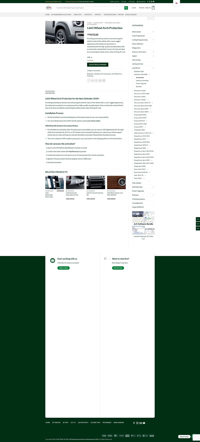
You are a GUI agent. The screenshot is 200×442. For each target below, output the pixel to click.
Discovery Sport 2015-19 (142, 103)
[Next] (125, 190)
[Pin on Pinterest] (100, 80)
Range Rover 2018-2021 (142, 142)
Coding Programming (139, 40)
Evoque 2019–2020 (140, 124)
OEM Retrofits (137, 187)
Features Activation (139, 52)
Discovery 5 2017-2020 (141, 93)
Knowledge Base (110, 14)
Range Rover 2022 (140, 148)
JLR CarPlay (136, 60)
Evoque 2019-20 (139, 121)
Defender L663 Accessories (102, 74)
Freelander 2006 (139, 130)
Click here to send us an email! (68, 263)
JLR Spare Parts (137, 64)
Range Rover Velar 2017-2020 (143, 163)
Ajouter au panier (97, 65)
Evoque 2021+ (138, 127)
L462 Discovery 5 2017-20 (142, 133)
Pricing (121, 14)
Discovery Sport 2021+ (141, 112)
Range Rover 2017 (140, 139)
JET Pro (67, 132)
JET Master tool (78, 132)
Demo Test (78, 14)
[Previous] (45, 190)
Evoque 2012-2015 (140, 115)
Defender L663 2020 (140, 74)
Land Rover (136, 68)
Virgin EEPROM (138, 207)
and (55, 1)
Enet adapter (72, 159)
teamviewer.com (58, 155)
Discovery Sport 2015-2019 (143, 106)
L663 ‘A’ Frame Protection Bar (95, 194)
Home (47, 14)
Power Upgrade (141, 83)
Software (135, 195)
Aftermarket (136, 32)
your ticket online (93, 121)
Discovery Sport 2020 (141, 109)
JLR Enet (51, 132)
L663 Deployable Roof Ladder (49, 195)
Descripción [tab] (50, 93)
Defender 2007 (139, 71)
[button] (141, 1)
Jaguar (134, 56)
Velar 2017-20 (138, 175)
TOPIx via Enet (114, 1)
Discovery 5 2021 (139, 96)
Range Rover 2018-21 (141, 145)
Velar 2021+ (138, 178)
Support (98, 14)
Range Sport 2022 (140, 166)
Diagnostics (136, 48)
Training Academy (138, 199)
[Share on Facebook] (89, 80)
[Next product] (149, 18)
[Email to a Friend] (96, 80)
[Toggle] (153, 31)
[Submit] (126, 8)
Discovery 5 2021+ (140, 100)
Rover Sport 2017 (139, 169)
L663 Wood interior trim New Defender (115, 194)
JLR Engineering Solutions (61, 14)
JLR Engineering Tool (110, 129)
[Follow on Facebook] (147, 1)
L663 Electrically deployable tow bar (72, 194)
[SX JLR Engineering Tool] (49, 7)
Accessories (140, 77)
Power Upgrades (138, 191)
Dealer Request (131, 14)
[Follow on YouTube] (153, 1)
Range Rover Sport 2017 (142, 154)
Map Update (136, 183)
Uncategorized (137, 203)
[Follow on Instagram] (149, 1)
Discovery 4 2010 (139, 90)
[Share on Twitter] (92, 80)
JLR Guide (132, 1)
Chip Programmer (138, 36)
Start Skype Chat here (120, 263)
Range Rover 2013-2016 (142, 136)
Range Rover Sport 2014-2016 (144, 151)
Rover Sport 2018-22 (141, 172)
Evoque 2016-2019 (140, 118)
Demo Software (137, 44)
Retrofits (88, 14)
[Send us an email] (151, 1)
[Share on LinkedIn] (104, 80)
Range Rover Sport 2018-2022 (144, 157)
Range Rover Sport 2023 (142, 160)
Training (123, 1)
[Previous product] (153, 18)
